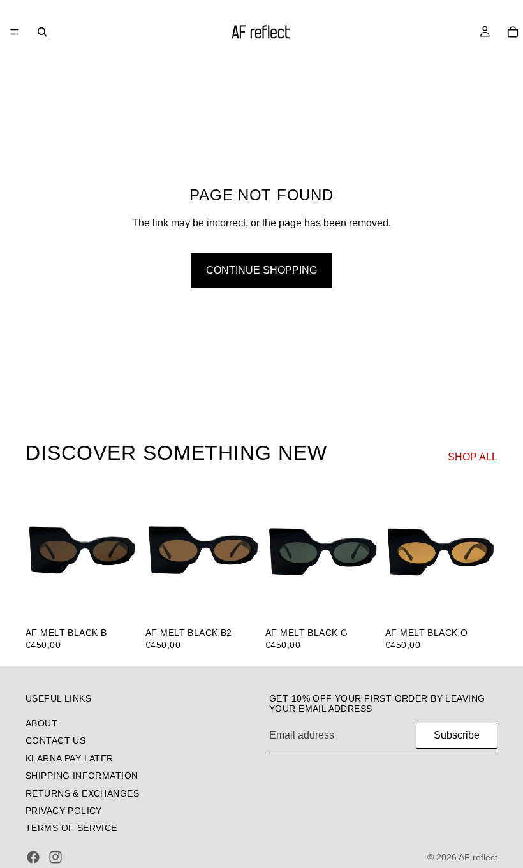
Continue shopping (261, 270)
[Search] (42, 32)
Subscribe (457, 735)
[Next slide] (124, 550)
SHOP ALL (472, 457)
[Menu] (14, 32)
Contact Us (55, 740)
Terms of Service (71, 828)
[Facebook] (33, 857)
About (41, 723)
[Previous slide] (40, 550)
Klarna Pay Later (70, 758)
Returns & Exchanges (82, 793)
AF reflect (478, 857)
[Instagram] (55, 857)
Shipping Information (82, 775)
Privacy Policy (64, 810)
